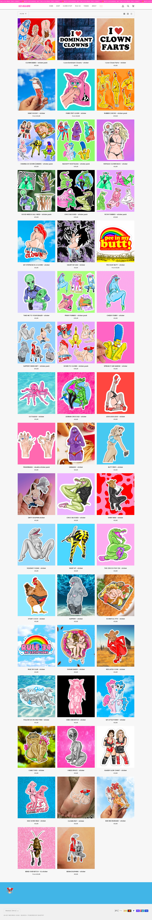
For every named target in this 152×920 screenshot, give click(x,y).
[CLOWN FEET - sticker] (76, 797)
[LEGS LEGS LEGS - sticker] (115, 393)
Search (24, 915)
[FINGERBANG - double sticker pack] (36, 443)
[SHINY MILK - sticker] (115, 494)
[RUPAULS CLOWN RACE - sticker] (115, 140)
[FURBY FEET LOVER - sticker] (76, 90)
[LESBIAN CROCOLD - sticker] (76, 393)
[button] (58, 6)
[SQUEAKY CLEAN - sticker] (36, 545)
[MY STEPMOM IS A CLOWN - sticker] (36, 241)
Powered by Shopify (36, 915)
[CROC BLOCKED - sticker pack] (76, 191)
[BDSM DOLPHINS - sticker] (76, 848)
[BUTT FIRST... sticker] (115, 443)
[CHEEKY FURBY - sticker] (115, 292)
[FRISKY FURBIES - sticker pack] (76, 292)
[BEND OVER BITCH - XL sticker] (36, 848)
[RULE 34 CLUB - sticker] (36, 646)
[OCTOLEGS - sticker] (36, 393)
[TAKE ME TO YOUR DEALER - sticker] (36, 292)
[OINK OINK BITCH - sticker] (76, 696)
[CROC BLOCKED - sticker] (76, 494)
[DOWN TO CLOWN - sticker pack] (76, 342)
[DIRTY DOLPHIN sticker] (36, 494)
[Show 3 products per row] (128, 13)
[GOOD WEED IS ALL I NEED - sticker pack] (36, 191)
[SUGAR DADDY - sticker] (76, 646)
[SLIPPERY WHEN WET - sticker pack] (36, 342)
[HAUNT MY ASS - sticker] (76, 241)
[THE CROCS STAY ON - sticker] (115, 545)
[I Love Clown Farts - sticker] (115, 39)
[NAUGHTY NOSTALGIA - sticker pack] (76, 140)
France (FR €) (11, 911)
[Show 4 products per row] (132, 13)
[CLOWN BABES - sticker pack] (36, 39)
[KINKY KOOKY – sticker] (36, 90)
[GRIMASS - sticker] (76, 443)
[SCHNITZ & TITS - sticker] (115, 595)
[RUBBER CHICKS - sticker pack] (115, 90)
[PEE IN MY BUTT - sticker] (115, 241)
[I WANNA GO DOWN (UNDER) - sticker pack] (36, 140)
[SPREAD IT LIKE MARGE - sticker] (115, 342)
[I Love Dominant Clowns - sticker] (76, 39)
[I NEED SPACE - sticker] (76, 747)
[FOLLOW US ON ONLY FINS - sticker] (36, 696)
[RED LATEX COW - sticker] (115, 646)
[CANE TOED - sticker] (36, 747)
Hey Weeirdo (10, 915)
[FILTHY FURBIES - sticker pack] (115, 191)
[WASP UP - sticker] (76, 545)
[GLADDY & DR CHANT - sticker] (115, 747)
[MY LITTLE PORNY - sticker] (115, 696)
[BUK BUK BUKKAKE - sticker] (115, 797)
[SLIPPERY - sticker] (76, 595)
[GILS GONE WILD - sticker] (36, 797)
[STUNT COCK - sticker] (36, 595)
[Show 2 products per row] (124, 13)
